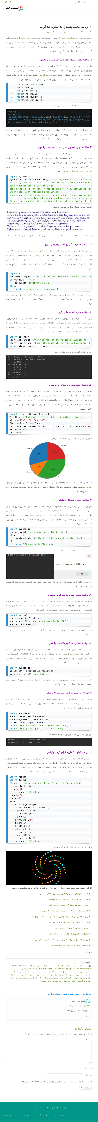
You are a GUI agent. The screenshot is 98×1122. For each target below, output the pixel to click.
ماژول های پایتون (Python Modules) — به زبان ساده (68, 934)
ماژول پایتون (81, 981)
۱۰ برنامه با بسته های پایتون (71, 966)
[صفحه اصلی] (15, 8)
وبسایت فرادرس (80, 2)
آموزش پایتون (80, 972)
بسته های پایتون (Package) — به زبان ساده (71, 928)
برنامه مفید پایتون (42, 972)
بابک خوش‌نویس (70, 32)
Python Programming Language (59, 969)
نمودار (43, 396)
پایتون (80, 38)
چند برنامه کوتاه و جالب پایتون (74, 978)
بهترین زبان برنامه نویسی (52, 975)
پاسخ (88, 1016)
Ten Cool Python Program (82, 969)
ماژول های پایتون (68, 981)
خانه (92, 2)
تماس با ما (7, 1115)
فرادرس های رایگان (23, 1115)
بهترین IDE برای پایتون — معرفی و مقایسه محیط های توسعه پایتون (61, 940)
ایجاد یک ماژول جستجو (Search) (62, 972)
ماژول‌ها (70, 38)
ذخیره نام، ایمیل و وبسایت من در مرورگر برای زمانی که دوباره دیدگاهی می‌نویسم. (55, 1081)
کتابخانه (68, 255)
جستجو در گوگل (77, 171)
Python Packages (41, 969)
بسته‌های (61, 38)
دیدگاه (89, 1039)
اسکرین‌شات (74, 654)
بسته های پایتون (69, 975)
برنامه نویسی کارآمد (28, 38)
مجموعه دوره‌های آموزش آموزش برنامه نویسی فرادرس (67, 905)
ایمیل (88, 1068)
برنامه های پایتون (27, 972)
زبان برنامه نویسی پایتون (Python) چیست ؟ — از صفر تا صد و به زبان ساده (59, 917)
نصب (24, 400)
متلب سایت (59, 1115)
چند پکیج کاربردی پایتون (52, 978)
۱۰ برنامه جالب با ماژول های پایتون (47, 966)
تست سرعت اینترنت (84, 704)
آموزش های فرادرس (43, 1115)
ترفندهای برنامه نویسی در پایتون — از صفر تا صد (69, 945)
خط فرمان (41, 75)
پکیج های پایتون (29, 975)
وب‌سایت (87, 1075)
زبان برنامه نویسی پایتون (32, 978)
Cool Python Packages (19, 966)
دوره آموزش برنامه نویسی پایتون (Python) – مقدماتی (67, 899)
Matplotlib (18, 396)
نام (90, 1062)
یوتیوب (65, 171)
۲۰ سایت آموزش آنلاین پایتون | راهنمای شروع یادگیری (67, 922)
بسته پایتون (81, 975)
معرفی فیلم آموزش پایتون (51, 981)
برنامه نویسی (52, 32)
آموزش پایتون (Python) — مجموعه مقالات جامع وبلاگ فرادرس (64, 911)
